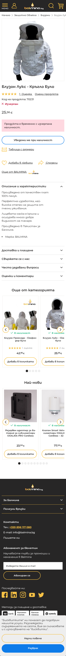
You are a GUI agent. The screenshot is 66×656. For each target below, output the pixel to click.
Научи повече (33, 638)
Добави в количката (20, 361)
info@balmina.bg (24, 532)
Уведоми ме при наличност (33, 140)
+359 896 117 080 (20, 527)
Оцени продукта (46, 94)
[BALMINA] (33, 172)
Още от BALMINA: (14, 171)
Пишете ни (11, 537)
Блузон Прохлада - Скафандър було (20, 339)
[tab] (33, 186)
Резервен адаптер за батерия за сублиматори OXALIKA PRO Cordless (20, 433)
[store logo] (33, 6)
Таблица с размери (21, 149)
